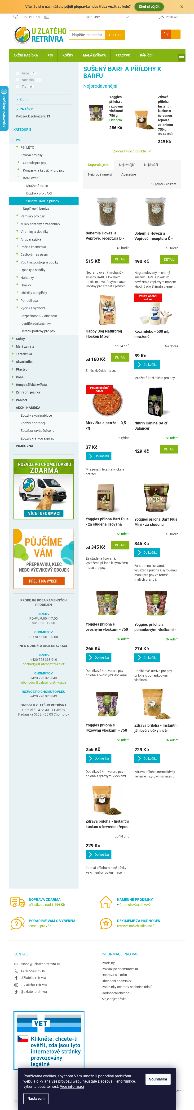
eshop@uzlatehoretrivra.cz (40, 964)
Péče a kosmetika (33, 247)
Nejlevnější (126, 165)
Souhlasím (158, 1079)
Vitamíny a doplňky (34, 231)
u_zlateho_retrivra (34, 985)
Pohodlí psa (29, 300)
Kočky (20, 339)
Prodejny (92, 17)
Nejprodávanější (100, 174)
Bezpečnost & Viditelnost (39, 316)
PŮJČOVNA (24, 446)
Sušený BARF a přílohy (42, 201)
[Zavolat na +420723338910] (29, 17)
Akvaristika (24, 362)
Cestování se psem (34, 254)
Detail (120, 259)
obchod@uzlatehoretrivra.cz (44, 664)
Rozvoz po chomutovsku (120, 969)
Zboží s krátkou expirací (38, 438)
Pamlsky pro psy (33, 216)
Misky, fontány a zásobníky (40, 224)
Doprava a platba (114, 975)
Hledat (115, 35)
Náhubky (27, 278)
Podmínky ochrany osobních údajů (127, 987)
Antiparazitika (31, 239)
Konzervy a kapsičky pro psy (43, 170)
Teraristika (24, 354)
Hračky (26, 285)
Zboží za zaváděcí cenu (37, 430)
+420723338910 (33, 971)
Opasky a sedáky (33, 270)
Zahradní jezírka (28, 392)
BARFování (31, 178)
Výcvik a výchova (33, 308)
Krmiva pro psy (32, 155)
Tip (27, 86)
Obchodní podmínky (116, 981)
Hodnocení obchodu (116, 993)
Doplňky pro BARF (39, 193)
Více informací (72, 1086)
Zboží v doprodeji (33, 423)
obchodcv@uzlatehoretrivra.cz (43, 682)
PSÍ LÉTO (27, 147)
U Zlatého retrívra (33, 978)
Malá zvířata (25, 346)
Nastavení (35, 1098)
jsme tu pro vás (40, 926)
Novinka (31, 80)
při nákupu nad (47, 905)
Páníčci (21, 400)
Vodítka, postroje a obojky (39, 262)
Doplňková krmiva (36, 209)
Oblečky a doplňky (34, 293)
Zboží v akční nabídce (36, 415)
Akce (28, 73)
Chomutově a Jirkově (134, 905)
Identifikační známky (36, 323)
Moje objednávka (114, 999)
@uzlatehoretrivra (34, 991)
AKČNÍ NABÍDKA (28, 408)
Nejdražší (151, 165)
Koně (20, 377)
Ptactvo (21, 369)
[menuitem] (26, 55)
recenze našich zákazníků (135, 926)
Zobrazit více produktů (129, 151)
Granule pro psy (34, 163)
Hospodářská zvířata (31, 385)
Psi (18, 140)
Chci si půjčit (149, 6)
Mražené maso (37, 186)
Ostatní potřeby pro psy (38, 331)
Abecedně (128, 174)
